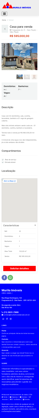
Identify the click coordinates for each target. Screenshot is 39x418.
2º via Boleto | (17, 399)
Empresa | (15, 397)
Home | (6, 397)
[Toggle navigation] (4, 14)
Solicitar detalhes (19, 268)
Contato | (25, 397)
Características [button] (11, 225)
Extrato (27, 399)
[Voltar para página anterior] (5, 29)
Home (4, 20)
